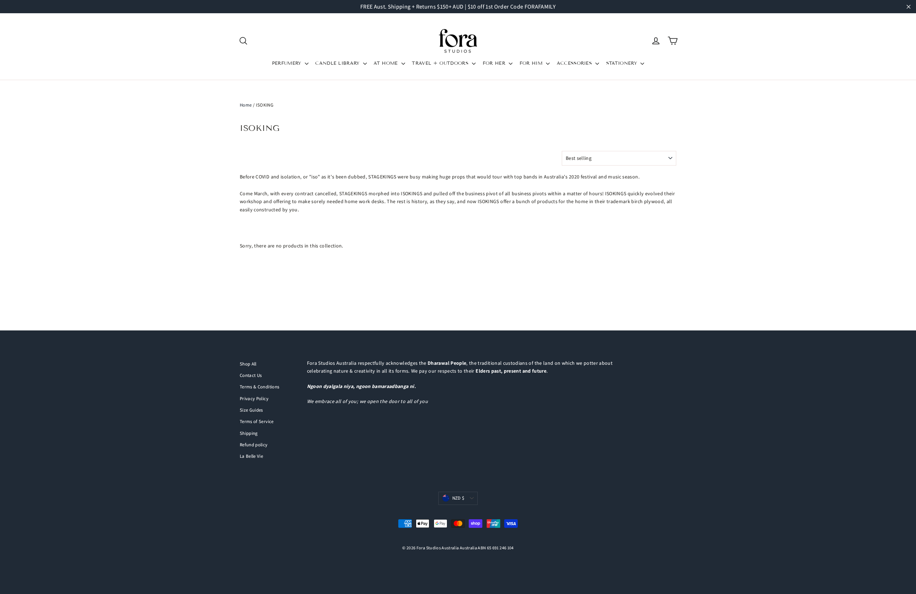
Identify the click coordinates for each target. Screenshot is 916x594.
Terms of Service (257, 421)
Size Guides (251, 410)
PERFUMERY (287, 63)
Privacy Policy (254, 399)
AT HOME (387, 63)
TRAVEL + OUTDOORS (441, 63)
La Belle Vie (251, 456)
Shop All (248, 364)
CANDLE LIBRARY (338, 63)
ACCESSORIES (575, 63)
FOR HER (495, 63)
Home (246, 105)
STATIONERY (622, 63)
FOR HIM (532, 63)
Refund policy (254, 445)
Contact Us (251, 375)
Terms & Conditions (259, 387)
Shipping (249, 433)
